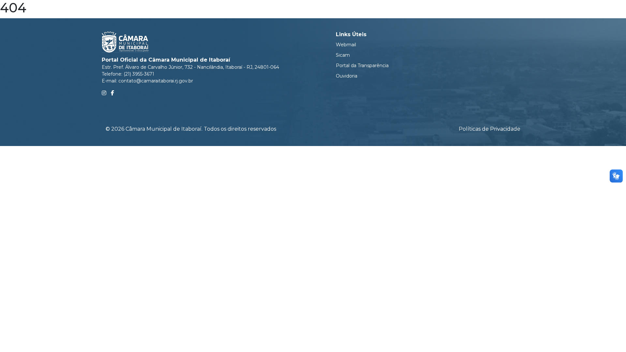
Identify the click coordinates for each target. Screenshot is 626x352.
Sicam (343, 55)
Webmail (346, 45)
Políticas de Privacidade (489, 129)
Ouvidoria (346, 76)
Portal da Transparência (362, 65)
